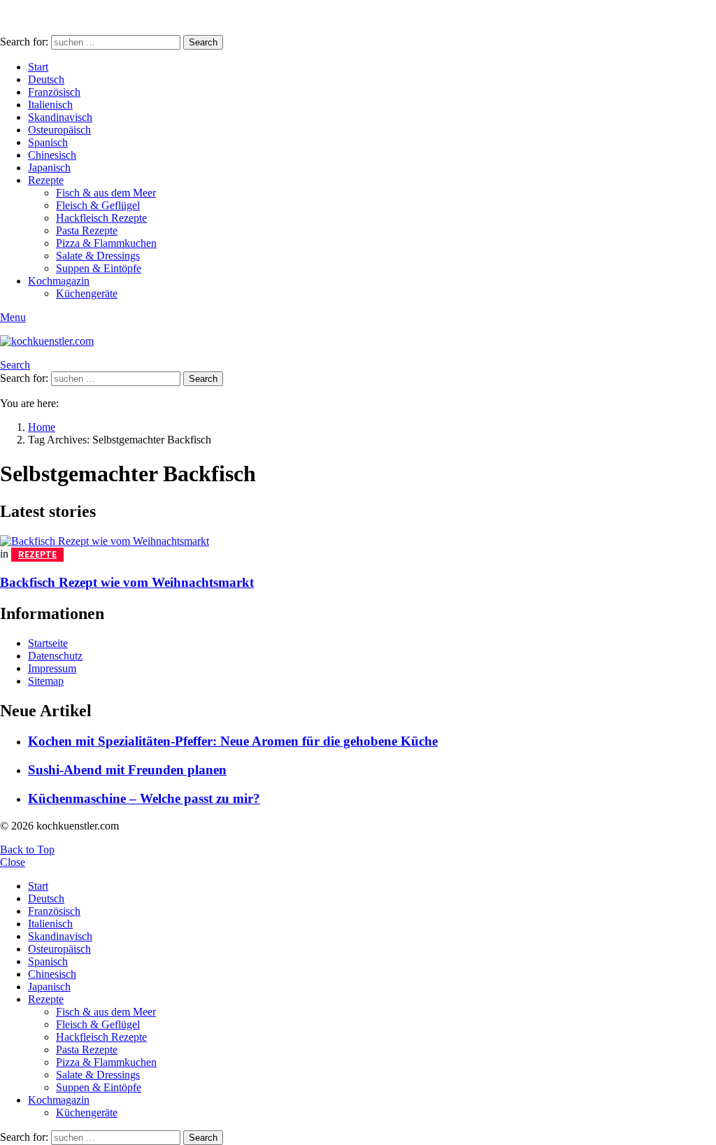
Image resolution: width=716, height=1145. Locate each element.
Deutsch (46, 79)
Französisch (54, 92)
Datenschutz (55, 656)
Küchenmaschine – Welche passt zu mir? (144, 798)
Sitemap (46, 681)
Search (203, 42)
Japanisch (49, 167)
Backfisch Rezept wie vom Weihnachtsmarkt (127, 582)
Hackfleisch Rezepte (101, 218)
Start (38, 67)
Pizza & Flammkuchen (106, 243)
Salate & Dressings (98, 256)
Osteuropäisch (59, 130)
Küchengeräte (86, 293)
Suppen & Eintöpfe (98, 268)
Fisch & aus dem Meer (106, 193)
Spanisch (48, 142)
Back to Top (27, 849)
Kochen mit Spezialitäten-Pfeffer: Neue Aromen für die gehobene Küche (233, 741)
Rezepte (46, 180)
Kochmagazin (59, 281)
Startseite (48, 643)
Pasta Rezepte (86, 230)
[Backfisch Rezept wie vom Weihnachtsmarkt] (358, 541)
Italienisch (50, 105)
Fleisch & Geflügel (98, 205)
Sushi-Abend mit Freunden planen (127, 769)
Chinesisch (52, 155)
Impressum (52, 668)
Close (12, 862)
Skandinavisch (60, 117)
